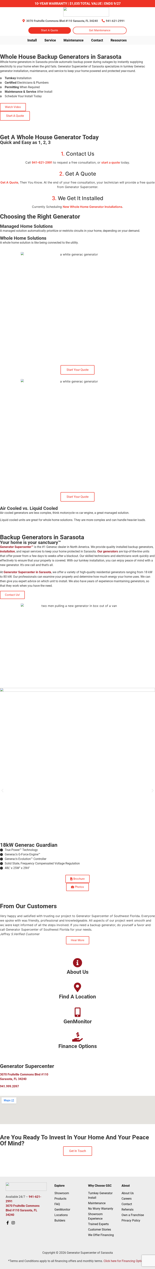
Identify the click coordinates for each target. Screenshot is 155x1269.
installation (7, 551)
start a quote (110, 162)
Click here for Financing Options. (125, 1261)
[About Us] (77, 962)
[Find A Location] (77, 987)
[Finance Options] (77, 1037)
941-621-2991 (115, 21)
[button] (2, 790)
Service (50, 40)
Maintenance (74, 40)
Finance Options (77, 1046)
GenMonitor (78, 1021)
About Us (77, 972)
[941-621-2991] (103, 20)
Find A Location (77, 997)
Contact (97, 40)
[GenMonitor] (77, 1012)
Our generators (107, 551)
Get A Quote (9, 182)
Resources (119, 40)
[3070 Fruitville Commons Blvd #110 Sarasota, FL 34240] (23, 20)
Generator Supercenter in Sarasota (27, 572)
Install (32, 40)
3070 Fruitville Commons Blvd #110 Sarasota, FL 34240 (62, 21)
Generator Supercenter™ (16, 547)
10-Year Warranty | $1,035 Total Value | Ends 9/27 (78, 3)
